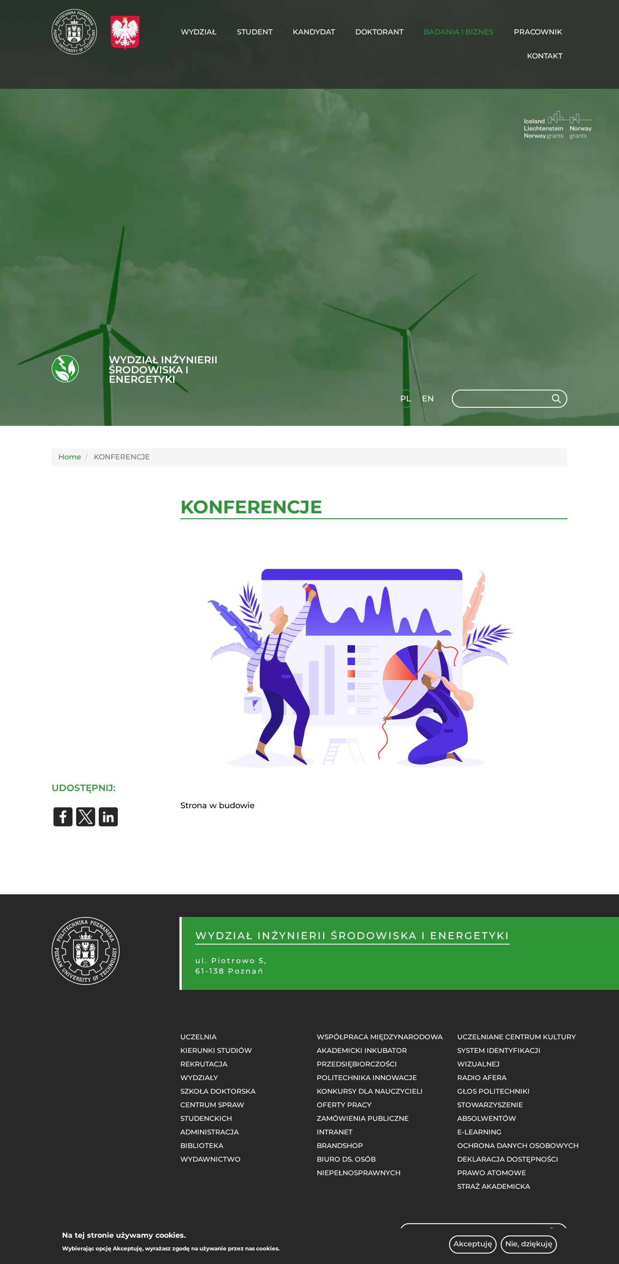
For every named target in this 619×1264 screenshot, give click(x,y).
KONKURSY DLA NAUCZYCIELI (370, 1091)
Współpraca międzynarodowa (380, 1036)
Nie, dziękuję (528, 1244)
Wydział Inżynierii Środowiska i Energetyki (163, 370)
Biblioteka (201, 1145)
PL (405, 399)
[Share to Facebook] (63, 816)
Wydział (199, 32)
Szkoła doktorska (218, 1091)
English (429, 400)
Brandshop (340, 1145)
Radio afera (482, 1077)
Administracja (209, 1132)
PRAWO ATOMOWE (491, 1172)
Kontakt (544, 56)
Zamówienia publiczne (363, 1118)
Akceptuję (473, 1244)
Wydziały (199, 1077)
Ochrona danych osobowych (518, 1145)
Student (254, 32)
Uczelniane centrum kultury (516, 1036)
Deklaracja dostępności (507, 1159)
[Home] (78, 31)
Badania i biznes (458, 32)
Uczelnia (198, 1036)
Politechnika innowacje (367, 1077)
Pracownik (538, 32)
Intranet (335, 1132)
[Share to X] (85, 816)
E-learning (479, 1132)
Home (69, 457)
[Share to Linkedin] (108, 816)
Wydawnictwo (210, 1159)
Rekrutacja (203, 1064)
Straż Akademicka (493, 1186)
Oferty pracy (344, 1104)
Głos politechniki (493, 1091)
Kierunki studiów (216, 1050)
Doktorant (379, 32)
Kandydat (314, 32)
